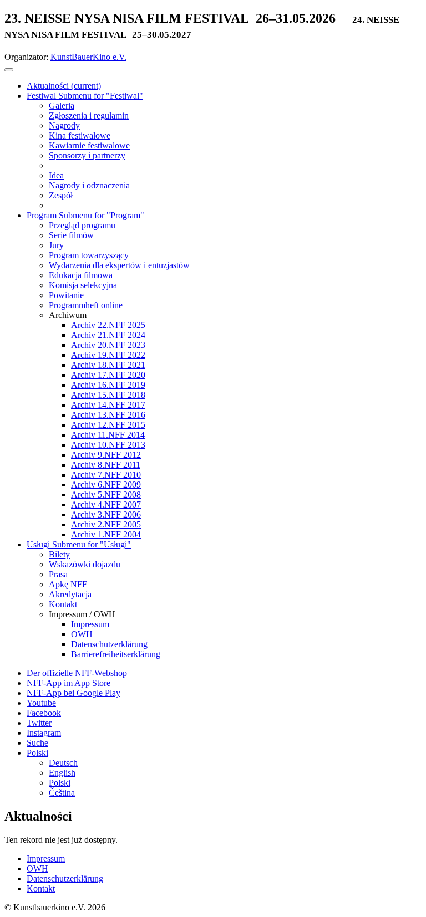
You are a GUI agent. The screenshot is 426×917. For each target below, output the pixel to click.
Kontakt (41, 888)
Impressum (46, 858)
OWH (37, 868)
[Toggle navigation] (8, 69)
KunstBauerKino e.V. (88, 57)
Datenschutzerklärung (65, 878)
